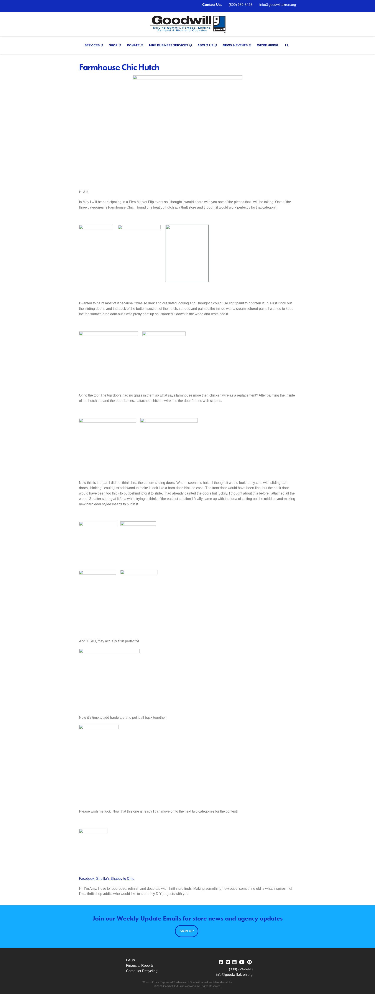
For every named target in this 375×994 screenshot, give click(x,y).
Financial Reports (139, 965)
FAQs (130, 960)
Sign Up (186, 931)
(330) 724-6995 (241, 969)
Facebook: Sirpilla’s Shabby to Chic (106, 878)
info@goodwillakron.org (277, 5)
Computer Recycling (142, 971)
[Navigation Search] (287, 45)
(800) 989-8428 (240, 5)
